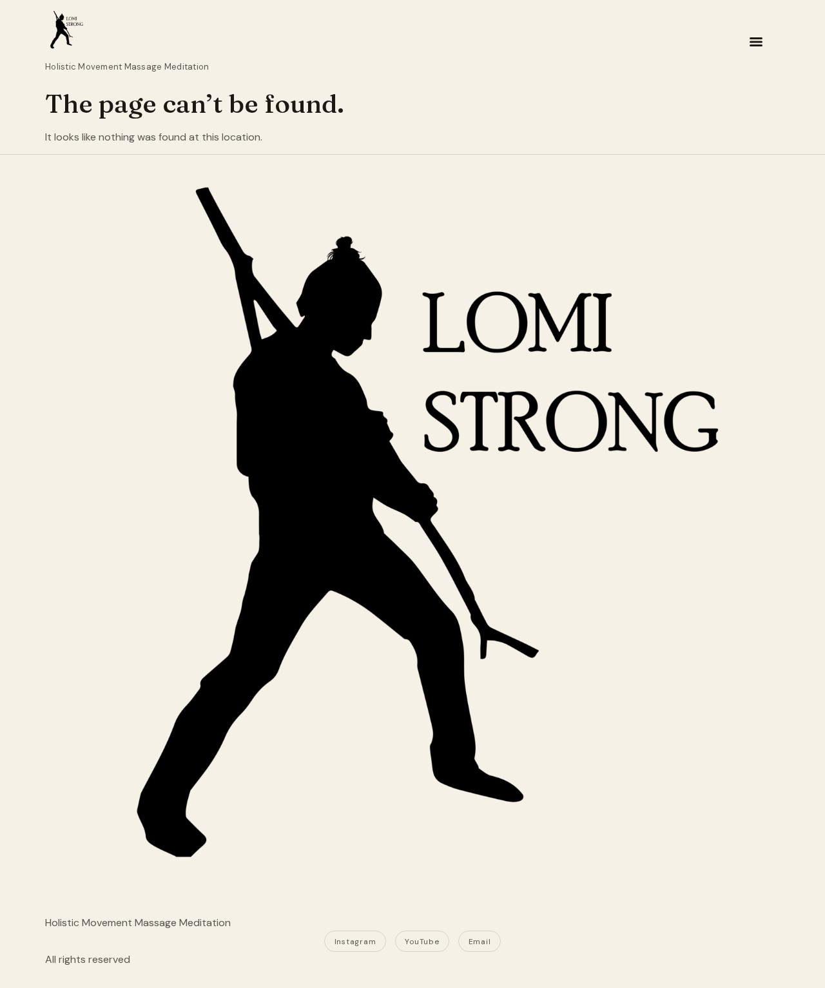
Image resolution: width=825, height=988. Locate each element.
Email (480, 941)
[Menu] (756, 42)
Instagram (355, 941)
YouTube (422, 941)
